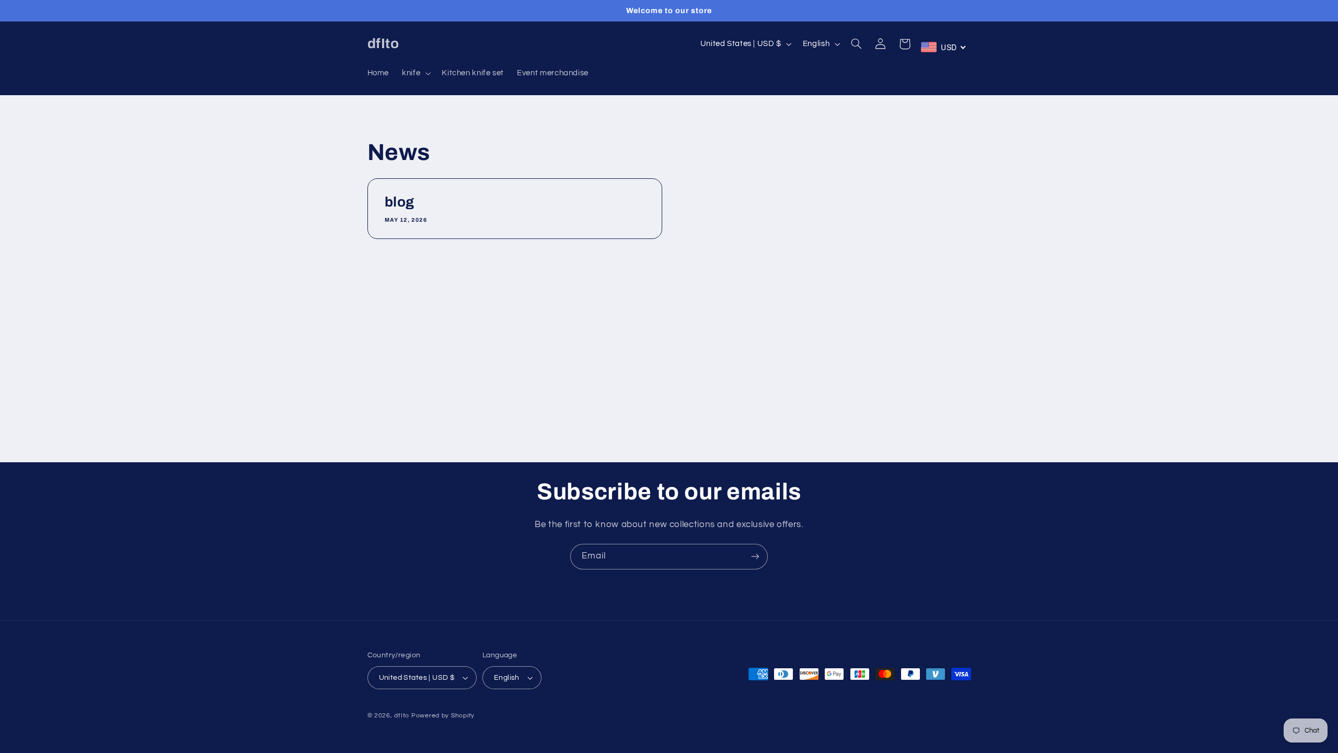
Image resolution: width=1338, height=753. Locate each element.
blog (399, 202)
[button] (415, 73)
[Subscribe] (755, 556)
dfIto (401, 715)
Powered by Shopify (443, 715)
